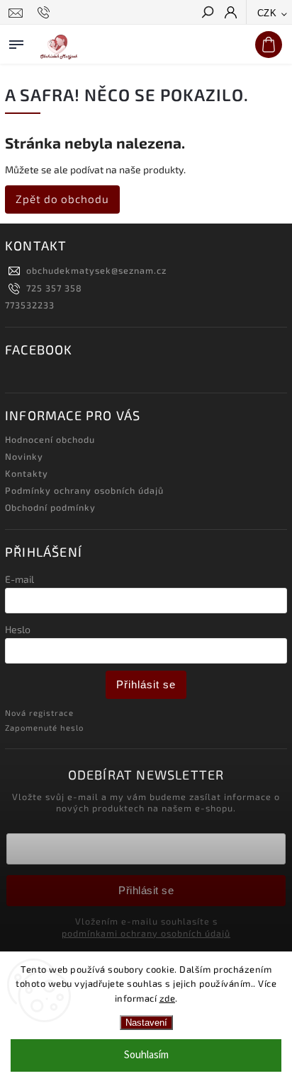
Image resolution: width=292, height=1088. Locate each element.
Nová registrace (39, 712)
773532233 (30, 305)
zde (167, 998)
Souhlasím (146, 1055)
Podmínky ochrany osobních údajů (84, 490)
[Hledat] (207, 13)
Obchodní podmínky (50, 507)
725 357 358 (54, 288)
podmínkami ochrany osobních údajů (146, 933)
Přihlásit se (146, 684)
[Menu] (16, 41)
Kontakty (26, 473)
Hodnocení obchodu (50, 439)
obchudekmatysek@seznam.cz (96, 270)
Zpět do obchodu (62, 198)
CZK (267, 13)
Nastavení (146, 1022)
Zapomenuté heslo (44, 727)
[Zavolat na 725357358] (45, 12)
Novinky (24, 456)
